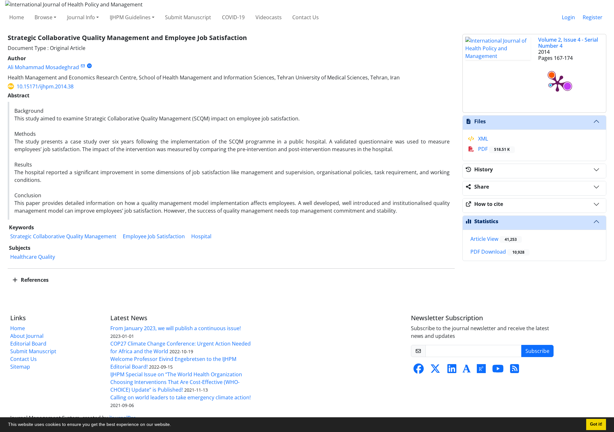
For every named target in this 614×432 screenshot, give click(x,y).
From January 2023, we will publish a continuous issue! (175, 328)
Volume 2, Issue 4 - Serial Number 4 (568, 42)
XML (482, 138)
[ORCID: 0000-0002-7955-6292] (89, 66)
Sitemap (20, 366)
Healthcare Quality (32, 256)
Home (16, 17)
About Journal (26, 335)
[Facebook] (418, 370)
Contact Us (305, 17)
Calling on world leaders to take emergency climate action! (180, 397)
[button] (173, 425)
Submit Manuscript (188, 17)
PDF (493, 148)
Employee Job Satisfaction (154, 236)
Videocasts (269, 17)
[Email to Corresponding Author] (82, 66)
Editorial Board (28, 343)
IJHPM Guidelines (130, 17)
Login (568, 17)
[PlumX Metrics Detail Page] (557, 83)
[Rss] (514, 370)
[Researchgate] (481, 370)
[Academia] (466, 370)
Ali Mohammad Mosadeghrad (43, 67)
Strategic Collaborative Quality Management (63, 236)
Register (592, 17)
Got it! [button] (596, 424)
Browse (43, 17)
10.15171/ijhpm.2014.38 (45, 86)
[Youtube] (498, 370)
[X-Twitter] (435, 370)
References (34, 279)
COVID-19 (233, 17)
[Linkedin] (452, 370)
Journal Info (81, 17)
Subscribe (537, 351)
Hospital (201, 236)
